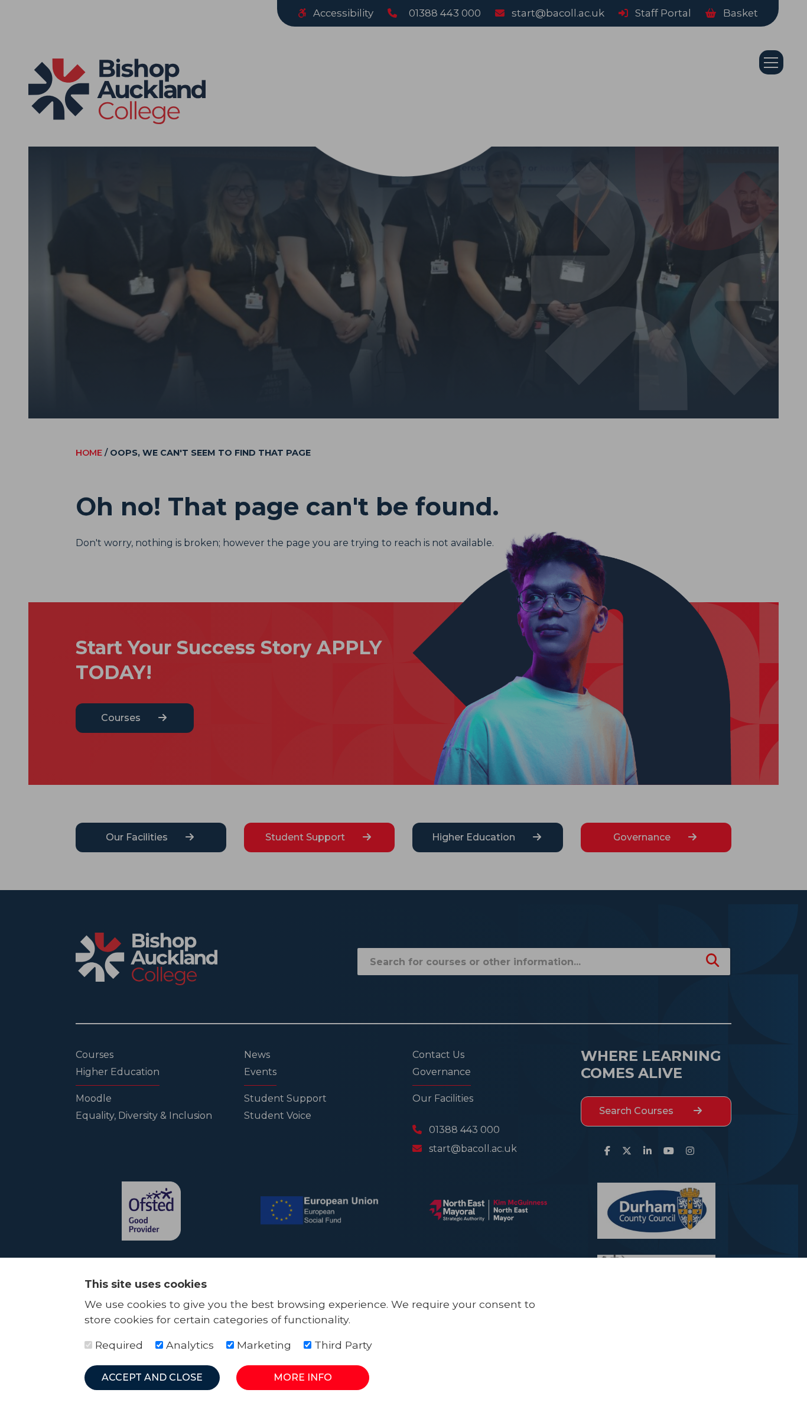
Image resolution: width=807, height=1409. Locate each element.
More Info (303, 1377)
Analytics (188, 1345)
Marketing (262, 1345)
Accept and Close (152, 1377)
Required (117, 1345)
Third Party (341, 1345)
